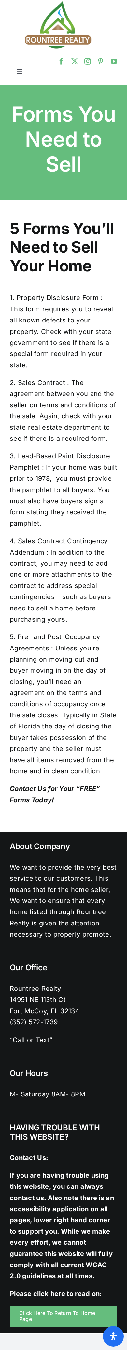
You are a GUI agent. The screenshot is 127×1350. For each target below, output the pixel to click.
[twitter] (74, 61)
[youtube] (114, 61)
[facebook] (61, 61)
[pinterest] (100, 61)
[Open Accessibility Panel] (113, 1336)
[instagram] (87, 61)
